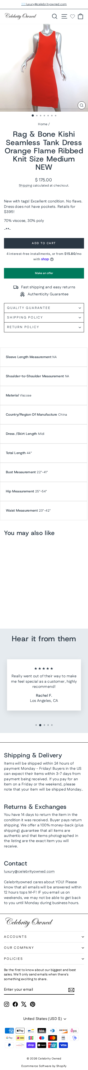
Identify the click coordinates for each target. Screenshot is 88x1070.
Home (43, 124)
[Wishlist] (72, 16)
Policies (13, 958)
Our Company (19, 947)
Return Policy (23, 327)
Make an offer (44, 274)
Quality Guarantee (29, 308)
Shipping (25, 185)
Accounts (15, 936)
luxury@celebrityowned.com (29, 871)
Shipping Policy (25, 317)
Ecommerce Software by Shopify (44, 1066)
